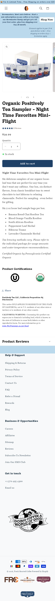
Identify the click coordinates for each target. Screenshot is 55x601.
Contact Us (11, 383)
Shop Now (47, 19)
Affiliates (10, 435)
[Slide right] (33, 97)
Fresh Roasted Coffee (23, 571)
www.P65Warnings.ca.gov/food (15, 326)
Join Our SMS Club (15, 462)
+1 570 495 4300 (14, 481)
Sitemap (9, 442)
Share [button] (8, 290)
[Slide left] (21, 97)
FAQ (7, 389)
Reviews (9, 448)
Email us (9, 487)
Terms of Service (14, 376)
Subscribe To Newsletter (18, 455)
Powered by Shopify (40, 571)
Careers (9, 428)
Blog (7, 409)
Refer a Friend (12, 396)
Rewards (9, 403)
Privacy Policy (12, 369)
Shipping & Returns (15, 363)
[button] (6, 8)
